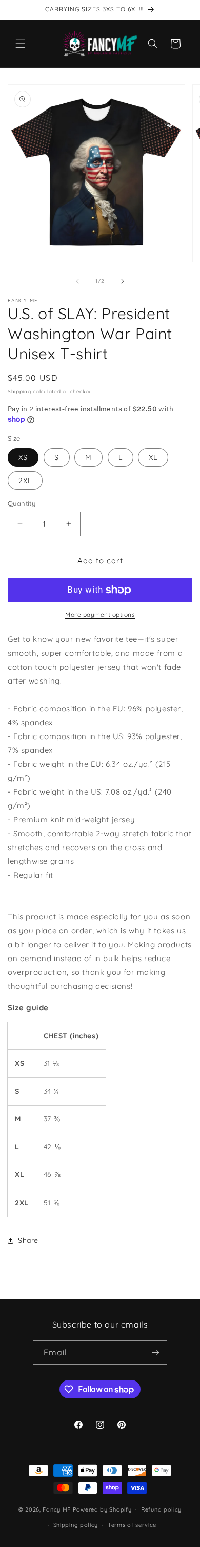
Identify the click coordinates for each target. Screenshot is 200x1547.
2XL (25, 480)
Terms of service (132, 1524)
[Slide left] (77, 281)
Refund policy (161, 1509)
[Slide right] (122, 281)
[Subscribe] (155, 1352)
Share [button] (28, 1240)
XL (153, 457)
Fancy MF (57, 1509)
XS (23, 457)
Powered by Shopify (102, 1509)
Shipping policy (75, 1524)
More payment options (100, 614)
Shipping (19, 391)
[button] (20, 43)
